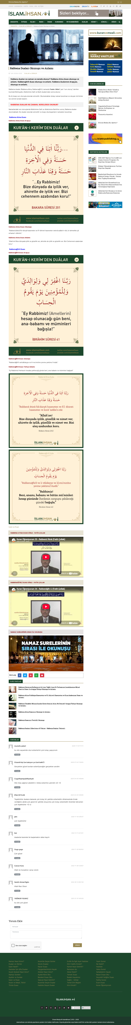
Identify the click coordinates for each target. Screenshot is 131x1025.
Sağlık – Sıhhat (72, 980)
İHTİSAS (24, 22)
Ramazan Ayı (72, 969)
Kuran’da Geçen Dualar (46, 983)
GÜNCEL (104, 22)
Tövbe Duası (13, 985)
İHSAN (49, 22)
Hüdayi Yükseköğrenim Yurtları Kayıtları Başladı (110, 167)
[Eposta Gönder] (42, 675)
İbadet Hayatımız (73, 977)
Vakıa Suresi (101, 969)
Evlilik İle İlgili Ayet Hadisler (77, 961)
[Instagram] (107, 6)
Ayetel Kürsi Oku (44, 975)
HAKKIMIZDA (18, 6)
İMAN (41, 22)
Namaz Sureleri (14, 975)
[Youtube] (110, 6)
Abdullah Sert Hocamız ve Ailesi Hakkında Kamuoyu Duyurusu (110, 192)
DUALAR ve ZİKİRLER (25, 26)
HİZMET (94, 22)
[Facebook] (101, 6)
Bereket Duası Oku (45, 977)
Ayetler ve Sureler (15, 977)
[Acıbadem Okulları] (105, 205)
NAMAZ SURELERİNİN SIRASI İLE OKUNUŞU (26, 632)
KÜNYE (11, 6)
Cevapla (17, 754)
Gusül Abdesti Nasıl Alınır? (19, 972)
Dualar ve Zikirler (15, 964)
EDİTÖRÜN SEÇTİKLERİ (98, 152)
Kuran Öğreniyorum (103, 985)
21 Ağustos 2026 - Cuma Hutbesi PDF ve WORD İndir (27, 2)
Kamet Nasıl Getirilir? (75, 967)
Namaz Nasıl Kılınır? (16, 961)
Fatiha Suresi (101, 980)
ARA (35, 6)
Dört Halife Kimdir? (74, 964)
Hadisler (99, 967)
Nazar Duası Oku (102, 975)
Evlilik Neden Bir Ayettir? (107, 123)
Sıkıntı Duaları (43, 964)
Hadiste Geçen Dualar (46, 985)
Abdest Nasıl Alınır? (45, 972)
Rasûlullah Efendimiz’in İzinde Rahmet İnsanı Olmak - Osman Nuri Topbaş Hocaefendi (109, 176)
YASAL (31, 6)
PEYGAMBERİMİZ (73, 22)
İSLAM (32, 22)
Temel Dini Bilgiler (74, 983)
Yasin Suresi (101, 961)
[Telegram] (120, 6)
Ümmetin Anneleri (105, 114)
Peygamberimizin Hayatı (47, 969)
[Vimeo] (64, 1007)
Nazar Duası (42, 967)
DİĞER (114, 22)
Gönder (77, 945)
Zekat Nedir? (72, 972)
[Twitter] (104, 6)
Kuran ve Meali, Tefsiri (17, 983)
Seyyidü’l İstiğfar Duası (105, 977)
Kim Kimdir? (71, 985)
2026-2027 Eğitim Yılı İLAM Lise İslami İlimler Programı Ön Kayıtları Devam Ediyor (110, 160)
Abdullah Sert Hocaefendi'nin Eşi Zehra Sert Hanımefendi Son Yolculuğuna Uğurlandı (110, 185)
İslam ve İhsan (14, 527)
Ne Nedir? (100, 964)
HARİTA (25, 6)
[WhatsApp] (114, 6)
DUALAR (85, 22)
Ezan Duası (100, 983)
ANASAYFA (14, 22)
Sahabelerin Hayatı (103, 972)
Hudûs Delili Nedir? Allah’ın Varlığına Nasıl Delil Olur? (108, 91)
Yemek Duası (72, 975)
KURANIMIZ (59, 22)
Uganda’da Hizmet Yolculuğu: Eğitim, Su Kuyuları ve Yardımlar (109, 108)
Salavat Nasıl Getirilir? (46, 980)
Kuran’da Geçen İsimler (46, 961)
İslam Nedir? (13, 967)
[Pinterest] (117, 6)
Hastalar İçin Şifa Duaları (18, 969)
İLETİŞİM (40, 6)
